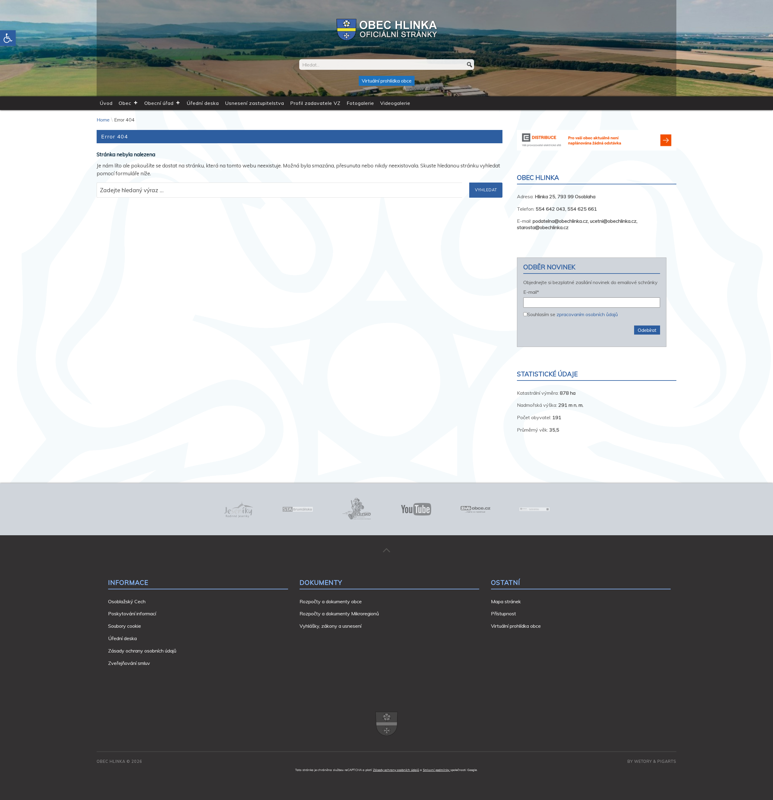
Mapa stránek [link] (506, 601)
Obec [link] (125, 103)
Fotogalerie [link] (360, 103)
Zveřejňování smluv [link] (129, 663)
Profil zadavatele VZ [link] (315, 103)
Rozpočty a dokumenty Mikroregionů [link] (339, 614)
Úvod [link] (106, 103)
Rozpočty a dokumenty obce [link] (331, 601)
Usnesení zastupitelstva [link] (254, 103)
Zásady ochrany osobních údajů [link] (142, 651)
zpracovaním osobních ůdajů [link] (587, 314)
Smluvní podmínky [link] (436, 770)
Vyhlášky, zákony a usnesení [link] (330, 626)
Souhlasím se (572, 314)
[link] (8, 38)
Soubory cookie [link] (124, 626)
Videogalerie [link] (395, 103)
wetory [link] (643, 761)
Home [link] (103, 120)
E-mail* (531, 292)
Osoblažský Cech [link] (127, 601)
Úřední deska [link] (203, 103)
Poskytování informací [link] (132, 614)
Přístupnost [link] (503, 614)
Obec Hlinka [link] (111, 761)
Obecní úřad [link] (159, 103)
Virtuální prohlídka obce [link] (387, 81)
